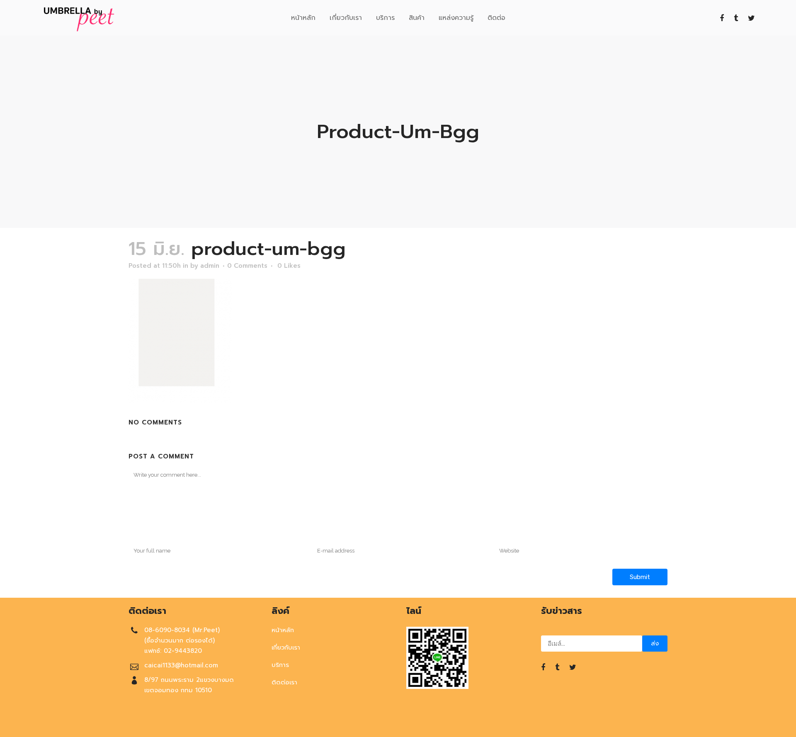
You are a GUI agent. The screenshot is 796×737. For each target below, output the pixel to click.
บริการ (280, 664)
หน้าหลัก (283, 630)
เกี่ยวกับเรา (286, 647)
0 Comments (247, 265)
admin (209, 265)
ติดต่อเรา (284, 682)
